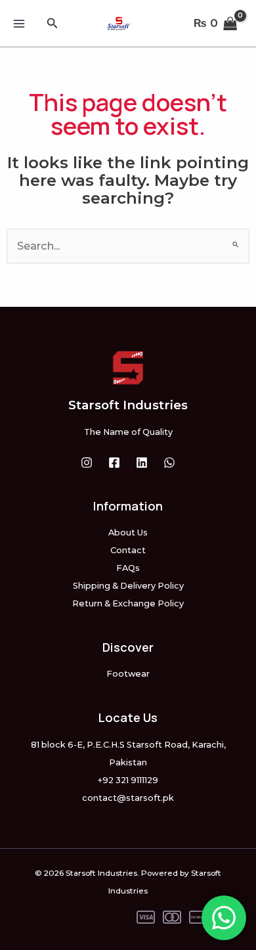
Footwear (128, 674)
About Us (128, 532)
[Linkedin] (142, 462)
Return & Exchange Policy (128, 603)
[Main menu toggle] (19, 23)
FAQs (128, 568)
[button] (52, 23)
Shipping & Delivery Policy (128, 586)
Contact (128, 550)
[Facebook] (114, 462)
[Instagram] (87, 462)
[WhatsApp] (169, 462)
